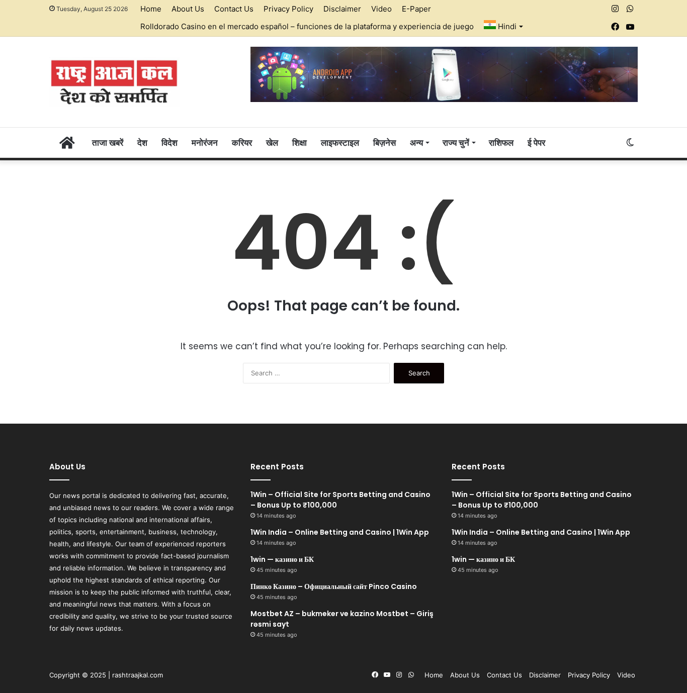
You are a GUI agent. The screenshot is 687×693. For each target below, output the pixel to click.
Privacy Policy (288, 9)
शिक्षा (299, 143)
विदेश (169, 143)
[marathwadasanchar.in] (114, 82)
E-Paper (416, 9)
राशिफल (501, 143)
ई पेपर (536, 143)
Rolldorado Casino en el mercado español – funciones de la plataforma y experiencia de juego (307, 26)
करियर (242, 143)
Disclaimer (342, 9)
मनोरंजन (205, 143)
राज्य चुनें (456, 143)
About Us (187, 9)
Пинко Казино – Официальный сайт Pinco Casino (333, 586)
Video (381, 9)
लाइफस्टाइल (340, 143)
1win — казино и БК (282, 559)
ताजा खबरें (107, 143)
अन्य (416, 143)
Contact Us (233, 9)
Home (150, 9)
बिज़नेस (384, 143)
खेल (272, 143)
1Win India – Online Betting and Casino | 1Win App (339, 532)
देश (142, 143)
